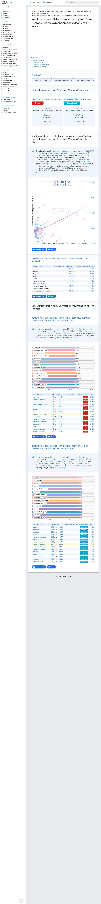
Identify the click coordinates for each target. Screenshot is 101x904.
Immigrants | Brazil (38, 561)
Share (52, 249)
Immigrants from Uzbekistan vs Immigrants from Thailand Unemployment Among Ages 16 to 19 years (60, 15)
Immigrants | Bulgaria (39, 557)
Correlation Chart (38, 62)
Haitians (35, 412)
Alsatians (35, 409)
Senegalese (36, 424)
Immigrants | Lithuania (39, 542)
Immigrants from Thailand (39, 13)
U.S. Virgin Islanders (38, 431)
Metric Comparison (38, 60)
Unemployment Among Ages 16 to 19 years (59, 11)
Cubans (35, 527)
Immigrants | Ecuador (39, 419)
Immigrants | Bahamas (39, 399)
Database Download (8, 7)
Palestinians (36, 552)
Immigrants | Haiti (38, 402)
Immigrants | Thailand (39, 544)
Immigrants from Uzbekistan (81, 11)
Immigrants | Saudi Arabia (40, 547)
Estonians (35, 559)
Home (33, 11)
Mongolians (36, 532)
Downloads (49, 2)
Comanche (36, 397)
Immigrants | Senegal (39, 429)
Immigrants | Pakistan (39, 549)
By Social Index (6, 24)
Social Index (40, 11)
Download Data (40, 249)
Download (91, 178)
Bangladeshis (36, 529)
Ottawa (35, 534)
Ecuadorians (36, 417)
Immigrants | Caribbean (39, 421)
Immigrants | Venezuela (39, 537)
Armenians (36, 407)
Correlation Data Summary (41, 64)
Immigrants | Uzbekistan (39, 414)
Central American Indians (40, 404)
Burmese (35, 539)
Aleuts (34, 426)
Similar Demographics (39, 66)
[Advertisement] (47, 42)
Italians (35, 554)
